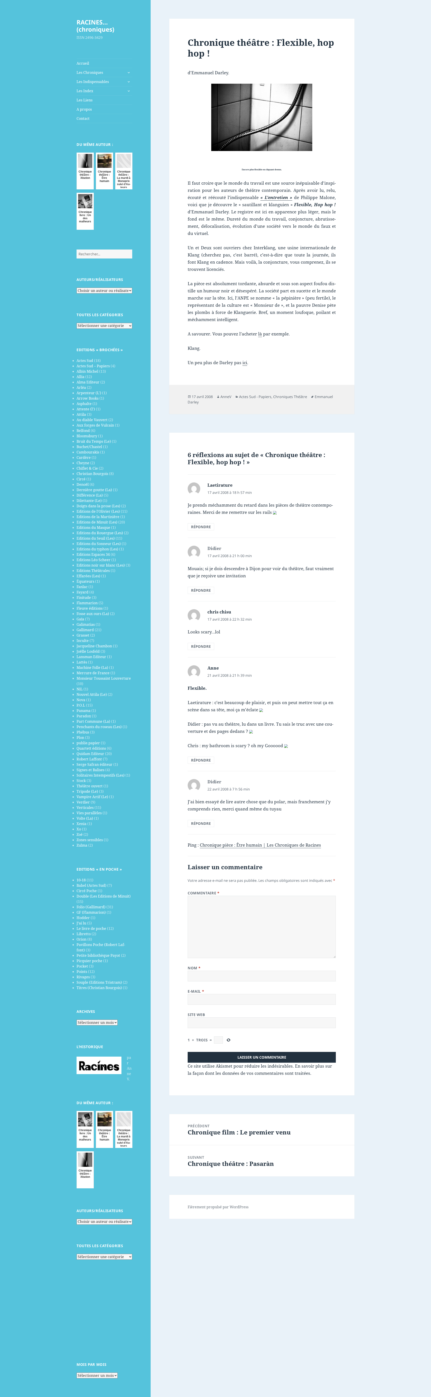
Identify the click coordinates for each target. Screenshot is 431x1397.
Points (82, 971)
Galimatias (86, 624)
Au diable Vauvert (92, 419)
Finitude (84, 597)
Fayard (82, 592)
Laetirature (220, 485)
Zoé (80, 834)
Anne (213, 668)
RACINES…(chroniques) (95, 25)
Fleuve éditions (90, 608)
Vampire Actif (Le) (92, 796)
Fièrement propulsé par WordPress (218, 1206)
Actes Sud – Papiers (93, 365)
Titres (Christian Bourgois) (99, 987)
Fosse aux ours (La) (93, 613)
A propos (84, 109)
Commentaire (203, 893)
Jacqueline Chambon (94, 646)
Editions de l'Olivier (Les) (98, 511)
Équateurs (85, 581)
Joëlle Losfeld (88, 651)
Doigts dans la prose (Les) (98, 506)
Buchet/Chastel (89, 446)
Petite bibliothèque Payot (98, 955)
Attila (81, 414)
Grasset (83, 635)
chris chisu (219, 612)
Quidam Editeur (90, 753)
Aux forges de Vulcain (95, 425)
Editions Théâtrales (93, 570)
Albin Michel (87, 371)
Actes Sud (85, 360)
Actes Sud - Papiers (255, 396)
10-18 (81, 880)
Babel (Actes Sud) (91, 885)
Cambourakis (88, 452)
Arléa (81, 387)
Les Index (85, 90)
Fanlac (82, 586)
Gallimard (85, 629)
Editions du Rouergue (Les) (100, 532)
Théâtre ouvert (90, 786)
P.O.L (81, 705)
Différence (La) (90, 495)
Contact (83, 118)
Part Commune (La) (93, 721)
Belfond (83, 430)
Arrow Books (88, 398)
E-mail (196, 991)
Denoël (83, 484)
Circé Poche (87, 890)
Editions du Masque (93, 527)
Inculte (83, 640)
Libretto (84, 933)
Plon (80, 737)
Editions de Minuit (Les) (97, 522)
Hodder (83, 917)
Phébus (83, 732)
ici (244, 363)
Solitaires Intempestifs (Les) (101, 775)
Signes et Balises (90, 769)
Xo (79, 829)
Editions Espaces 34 (93, 554)
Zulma (82, 845)
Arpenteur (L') (89, 392)
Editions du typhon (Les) (97, 549)
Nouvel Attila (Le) (92, 694)
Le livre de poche (91, 928)
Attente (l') (86, 409)
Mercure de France (93, 672)
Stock (81, 780)
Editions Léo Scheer (93, 559)
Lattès (82, 662)
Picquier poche (89, 960)
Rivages (83, 976)
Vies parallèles (89, 812)
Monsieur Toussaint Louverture (104, 678)
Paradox (84, 716)
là (260, 334)
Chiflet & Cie (87, 468)
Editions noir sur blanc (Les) (101, 565)
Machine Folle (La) (92, 667)
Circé (81, 479)
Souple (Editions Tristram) (99, 982)
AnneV (225, 396)
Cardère (84, 457)
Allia (80, 376)
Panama (83, 710)
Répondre (201, 526)
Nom (194, 968)
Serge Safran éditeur (94, 764)
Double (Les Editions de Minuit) (104, 896)
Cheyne (83, 462)
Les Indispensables (93, 81)
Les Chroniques (90, 72)
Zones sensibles (90, 839)
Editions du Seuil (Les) (96, 538)
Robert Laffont (89, 759)
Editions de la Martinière (98, 516)
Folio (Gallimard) (91, 906)
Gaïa (80, 619)
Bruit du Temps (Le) (94, 441)
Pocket (82, 966)
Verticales (85, 807)
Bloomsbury (87, 436)
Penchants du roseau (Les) (99, 726)
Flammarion (87, 602)
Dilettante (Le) (89, 500)
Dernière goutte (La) (94, 489)
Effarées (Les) (88, 576)
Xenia (81, 823)
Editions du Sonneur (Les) (99, 543)
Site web (196, 1014)
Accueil (83, 63)
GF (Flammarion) (91, 912)
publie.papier (88, 742)
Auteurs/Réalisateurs (100, 279)
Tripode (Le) (87, 791)
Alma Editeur (88, 382)
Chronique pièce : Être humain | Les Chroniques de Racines (260, 845)
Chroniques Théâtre (290, 396)
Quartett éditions (91, 748)
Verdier (83, 802)
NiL (80, 689)
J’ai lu (81, 923)
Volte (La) (85, 818)
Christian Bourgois (92, 473)
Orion (81, 939)
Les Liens (84, 100)
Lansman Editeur (91, 656)
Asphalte (84, 403)
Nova (81, 699)
